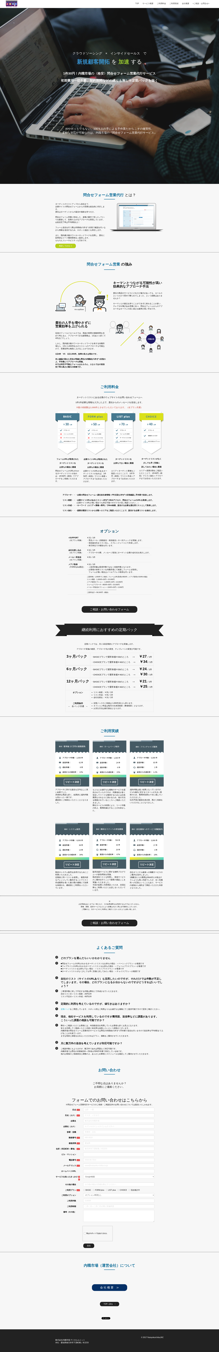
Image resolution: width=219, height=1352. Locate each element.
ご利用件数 (71, 1201)
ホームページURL (68, 1171)
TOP (137, 3)
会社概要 (185, 3)
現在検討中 (135, 1190)
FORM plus (99, 1190)
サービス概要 (147, 3)
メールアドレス (69, 1166)
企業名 (73, 1121)
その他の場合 (70, 1184)
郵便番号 (72, 1138)
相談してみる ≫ (65, 246)
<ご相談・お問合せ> (201, 3)
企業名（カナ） (69, 1126)
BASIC (88, 1190)
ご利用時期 (71, 1206)
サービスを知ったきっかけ (67, 1177)
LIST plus (112, 1190)
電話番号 (72, 1160)
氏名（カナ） (70, 1115)
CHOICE (123, 1190)
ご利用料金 (161, 3)
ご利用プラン (70, 1190)
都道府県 (72, 1143)
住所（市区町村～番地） (66, 1149)
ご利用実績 (174, 3)
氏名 (74, 1110)
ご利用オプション (68, 1195)
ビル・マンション (68, 1154)
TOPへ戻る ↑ (110, 1304)
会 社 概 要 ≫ (109, 1287)
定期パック (65, 1009)
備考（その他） (69, 1212)
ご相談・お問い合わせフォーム (109, 609)
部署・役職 (71, 1132)
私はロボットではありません (96, 1233)
